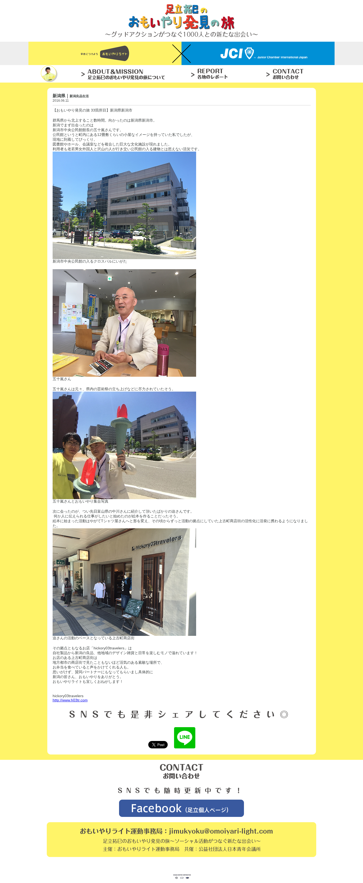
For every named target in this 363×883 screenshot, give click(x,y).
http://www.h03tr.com (70, 700)
